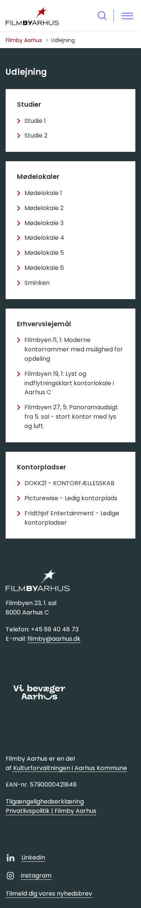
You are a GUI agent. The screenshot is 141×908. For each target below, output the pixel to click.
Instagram (36, 875)
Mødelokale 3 (44, 223)
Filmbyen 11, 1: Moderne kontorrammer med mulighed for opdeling (73, 349)
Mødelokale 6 (44, 267)
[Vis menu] (127, 15)
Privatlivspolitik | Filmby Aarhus (51, 811)
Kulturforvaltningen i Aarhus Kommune (69, 768)
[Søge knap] (102, 15)
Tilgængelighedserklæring (45, 801)
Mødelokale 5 (44, 252)
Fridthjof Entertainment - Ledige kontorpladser (71, 518)
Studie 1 (35, 121)
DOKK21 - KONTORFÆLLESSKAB (69, 483)
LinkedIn (33, 857)
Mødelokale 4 (44, 237)
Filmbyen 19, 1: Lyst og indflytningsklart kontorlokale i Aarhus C (69, 383)
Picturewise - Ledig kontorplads (70, 498)
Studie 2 (35, 135)
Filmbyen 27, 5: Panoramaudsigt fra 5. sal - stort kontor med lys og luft (71, 416)
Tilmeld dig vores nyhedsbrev (49, 893)
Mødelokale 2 (44, 208)
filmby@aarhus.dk (53, 638)
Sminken (37, 282)
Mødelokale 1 (43, 193)
